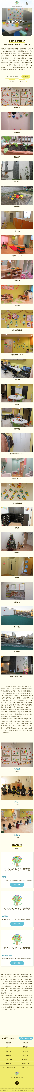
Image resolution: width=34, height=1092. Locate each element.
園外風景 (22, 81)
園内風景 (12, 81)
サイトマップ (25, 1067)
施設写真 (25, 76)
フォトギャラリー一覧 (12, 76)
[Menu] (31, 4)
